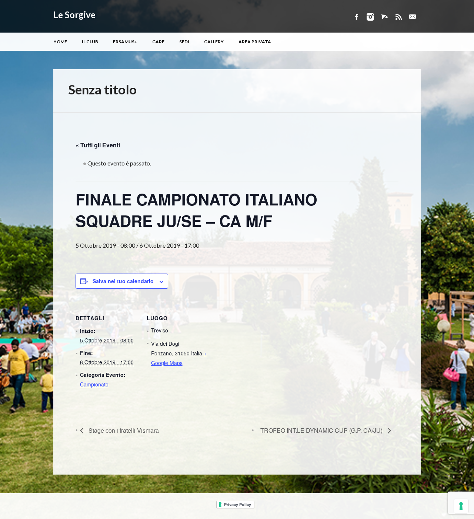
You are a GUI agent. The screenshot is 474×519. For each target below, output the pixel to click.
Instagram (370, 16)
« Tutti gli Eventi (98, 145)
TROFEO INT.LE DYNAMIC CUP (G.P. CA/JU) (322, 430)
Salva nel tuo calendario (123, 281)
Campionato (94, 384)
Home (60, 41)
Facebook (356, 16)
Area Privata (254, 41)
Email (412, 16)
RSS (398, 16)
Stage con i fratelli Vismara (123, 430)
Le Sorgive (74, 14)
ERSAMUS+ (125, 41)
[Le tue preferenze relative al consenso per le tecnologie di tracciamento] (461, 506)
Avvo (384, 16)
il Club (90, 41)
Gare (158, 41)
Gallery (214, 41)
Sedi (184, 41)
